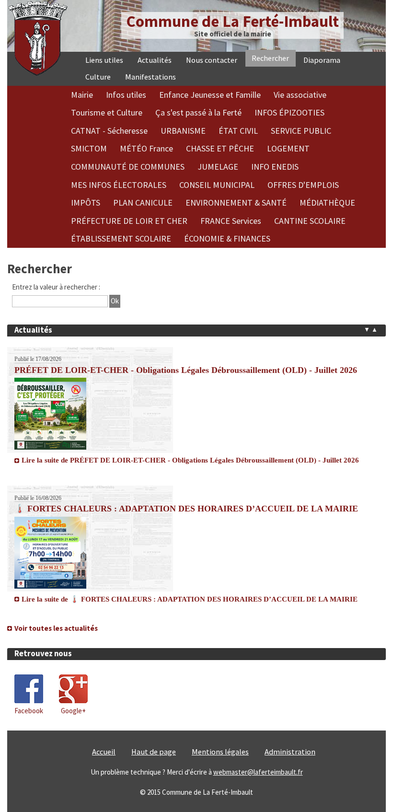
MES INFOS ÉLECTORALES (118, 184)
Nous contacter (211, 60)
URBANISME (183, 130)
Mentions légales (220, 778)
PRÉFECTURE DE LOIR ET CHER (129, 220)
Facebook (28, 736)
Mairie (82, 94)
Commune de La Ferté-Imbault (232, 21)
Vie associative (300, 94)
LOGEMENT (288, 148)
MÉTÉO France (146, 148)
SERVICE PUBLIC (301, 130)
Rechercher (270, 58)
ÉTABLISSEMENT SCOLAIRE (121, 238)
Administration (290, 778)
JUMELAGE (217, 166)
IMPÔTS (85, 202)
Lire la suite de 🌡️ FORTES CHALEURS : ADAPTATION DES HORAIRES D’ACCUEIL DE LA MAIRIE (190, 474)
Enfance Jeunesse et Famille (210, 94)
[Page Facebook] (28, 726)
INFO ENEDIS (275, 166)
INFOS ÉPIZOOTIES (289, 112)
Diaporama (321, 60)
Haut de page (153, 778)
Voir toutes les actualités (56, 654)
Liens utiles (104, 60)
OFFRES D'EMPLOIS (303, 184)
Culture (98, 77)
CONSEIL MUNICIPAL (216, 184)
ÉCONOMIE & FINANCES (227, 238)
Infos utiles (126, 94)
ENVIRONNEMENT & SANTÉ (236, 202)
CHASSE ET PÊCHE (220, 148)
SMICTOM (89, 148)
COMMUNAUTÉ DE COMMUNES (128, 166)
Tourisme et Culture (106, 112)
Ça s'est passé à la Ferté (198, 112)
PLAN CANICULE (143, 202)
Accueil (104, 778)
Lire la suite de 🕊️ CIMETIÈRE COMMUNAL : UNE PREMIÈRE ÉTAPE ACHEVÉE (158, 641)
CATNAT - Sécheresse (109, 130)
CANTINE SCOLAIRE (310, 220)
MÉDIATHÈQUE (327, 202)
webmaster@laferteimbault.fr (258, 797)
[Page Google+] (73, 726)
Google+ (73, 736)
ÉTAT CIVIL (238, 130)
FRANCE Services (230, 220)
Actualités (155, 60)
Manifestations (150, 77)
